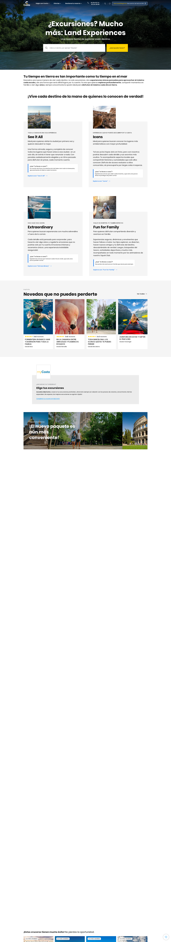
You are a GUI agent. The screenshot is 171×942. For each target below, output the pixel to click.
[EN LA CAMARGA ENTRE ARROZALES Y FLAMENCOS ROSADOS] (69, 324)
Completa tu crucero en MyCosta (48, 399)
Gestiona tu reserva (72, 3)
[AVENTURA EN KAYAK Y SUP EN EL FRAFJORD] (132, 324)
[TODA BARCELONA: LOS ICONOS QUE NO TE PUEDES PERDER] (101, 324)
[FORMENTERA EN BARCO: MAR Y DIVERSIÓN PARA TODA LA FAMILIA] (38, 324)
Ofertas (56, 3)
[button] (110, 3)
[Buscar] (105, 3)
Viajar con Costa (42, 3)
